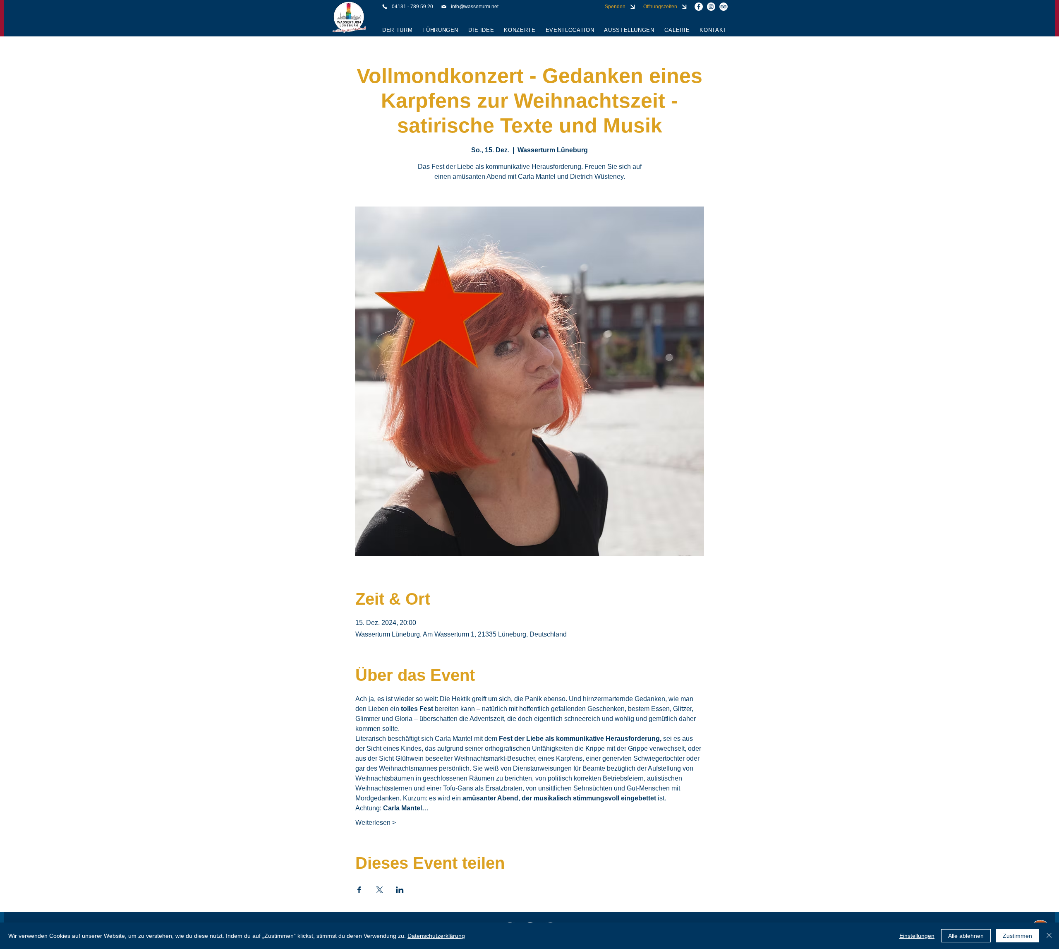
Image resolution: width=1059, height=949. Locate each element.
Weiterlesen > (375, 822)
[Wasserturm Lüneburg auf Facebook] (699, 6)
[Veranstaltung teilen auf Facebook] (359, 890)
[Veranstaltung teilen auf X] (379, 890)
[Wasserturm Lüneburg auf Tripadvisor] (723, 6)
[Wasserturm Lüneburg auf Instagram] (711, 6)
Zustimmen (1017, 935)
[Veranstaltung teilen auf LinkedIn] (400, 890)
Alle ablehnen (966, 935)
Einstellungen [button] (916, 935)
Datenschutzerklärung (436, 935)
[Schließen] (1049, 935)
